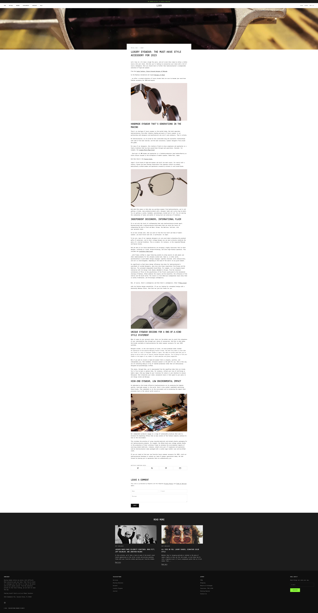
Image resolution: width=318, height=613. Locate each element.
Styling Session (205, 591)
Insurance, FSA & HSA (206, 588)
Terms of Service (181, 483)
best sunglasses (119, 546)
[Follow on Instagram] (5, 603)
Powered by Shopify (20, 608)
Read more (118, 562)
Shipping (202, 582)
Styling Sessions (118, 582)
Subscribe (295, 590)
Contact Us (203, 593)
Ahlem (142, 47)
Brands (18, 5)
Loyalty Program (117, 588)
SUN (5, 5)
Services (34, 5)
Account (115, 585)
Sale (41, 5)
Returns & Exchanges (206, 585)
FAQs (201, 580)
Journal (115, 591)
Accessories (26, 5)
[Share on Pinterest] (166, 468)
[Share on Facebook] (138, 468)
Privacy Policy (168, 483)
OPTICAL (11, 5)
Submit (135, 505)
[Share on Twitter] (152, 468)
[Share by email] (180, 468)
